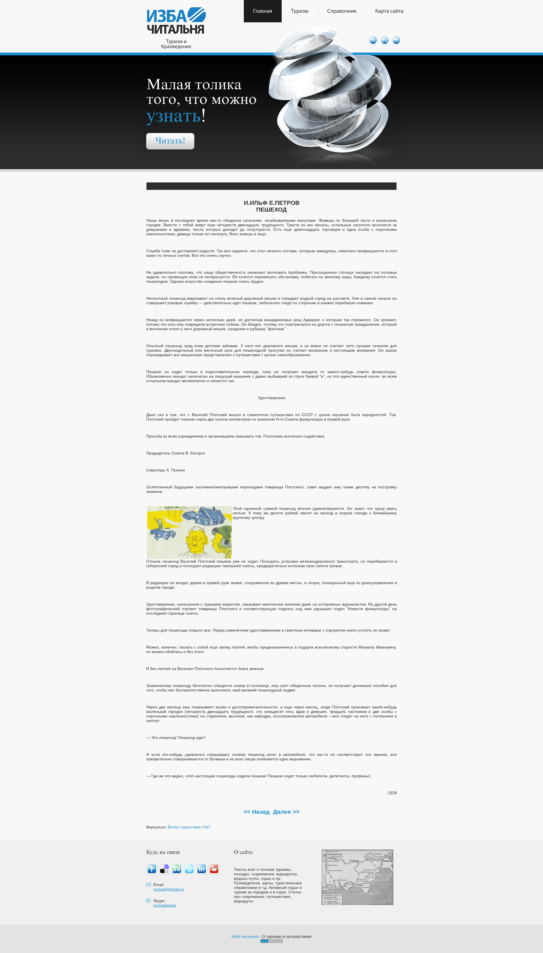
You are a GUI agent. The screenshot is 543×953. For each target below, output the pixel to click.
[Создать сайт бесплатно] (271, 941)
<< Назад (257, 811)
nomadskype (164, 905)
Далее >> (286, 811)
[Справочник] (342, 11)
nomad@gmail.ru (168, 889)
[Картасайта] (389, 11)
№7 (207, 827)
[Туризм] (300, 11)
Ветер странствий (184, 827)
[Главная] (263, 11)
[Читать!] (170, 141)
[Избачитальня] (245, 936)
